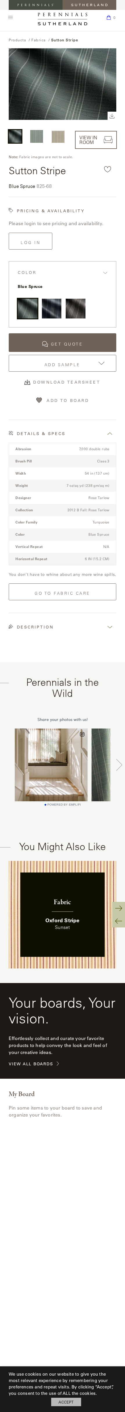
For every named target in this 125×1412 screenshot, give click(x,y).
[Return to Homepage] (62, 19)
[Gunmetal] (52, 308)
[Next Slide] (118, 908)
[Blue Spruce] (28, 308)
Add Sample (62, 364)
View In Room (88, 139)
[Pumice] (75, 308)
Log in (30, 242)
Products (17, 40)
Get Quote (67, 344)
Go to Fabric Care (62, 593)
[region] (62, 914)
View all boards (31, 1064)
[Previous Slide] (118, 921)
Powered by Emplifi (64, 804)
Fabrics (38, 40)
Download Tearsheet (66, 382)
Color (27, 272)
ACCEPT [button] (66, 1401)
